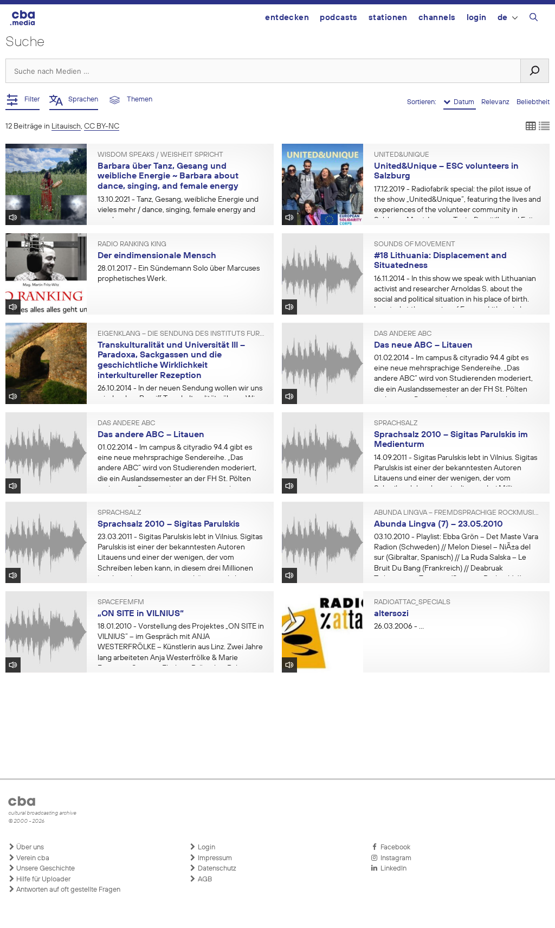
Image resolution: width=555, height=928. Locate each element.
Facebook (393, 847)
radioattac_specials (412, 602)
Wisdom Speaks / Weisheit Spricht (160, 155)
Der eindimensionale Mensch (157, 256)
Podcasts (339, 18)
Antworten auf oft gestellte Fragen (67, 889)
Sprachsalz (395, 423)
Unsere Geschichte (45, 868)
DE (503, 18)
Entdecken (287, 18)
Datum (463, 102)
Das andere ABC (402, 334)
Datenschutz (216, 868)
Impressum (214, 858)
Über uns (29, 847)
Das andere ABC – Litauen (151, 435)
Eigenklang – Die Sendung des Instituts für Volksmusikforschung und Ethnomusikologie (182, 334)
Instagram (394, 858)
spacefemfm (121, 602)
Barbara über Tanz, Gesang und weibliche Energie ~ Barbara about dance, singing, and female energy (168, 176)
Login (477, 18)
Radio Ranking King (132, 244)
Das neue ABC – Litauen (423, 345)
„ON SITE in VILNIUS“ (141, 614)
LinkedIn (391, 868)
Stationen (388, 18)
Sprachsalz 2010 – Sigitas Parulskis (169, 524)
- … (399, 626)
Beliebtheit (533, 102)
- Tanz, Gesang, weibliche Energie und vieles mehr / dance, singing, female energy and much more (178, 210)
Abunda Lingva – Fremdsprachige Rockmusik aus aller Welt (458, 513)
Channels (437, 18)
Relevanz (496, 102)
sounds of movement (414, 244)
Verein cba (32, 858)
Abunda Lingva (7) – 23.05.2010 (438, 524)
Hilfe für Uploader (42, 879)
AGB (204, 879)
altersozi (391, 614)
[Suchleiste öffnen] (533, 19)
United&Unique (401, 155)
